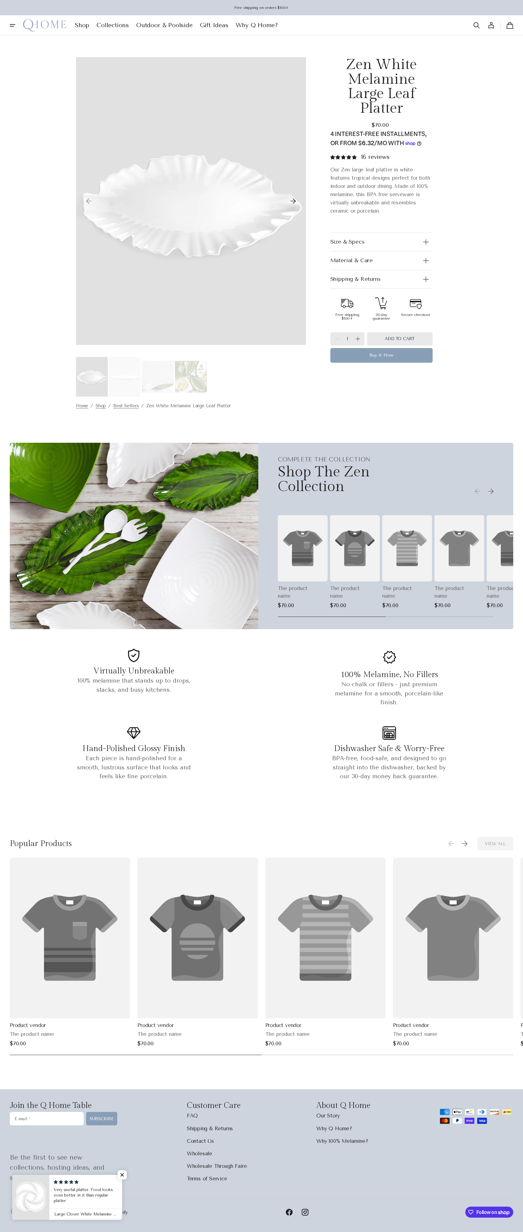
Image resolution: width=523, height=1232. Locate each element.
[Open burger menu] (12, 25)
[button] (476, 25)
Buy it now (381, 355)
